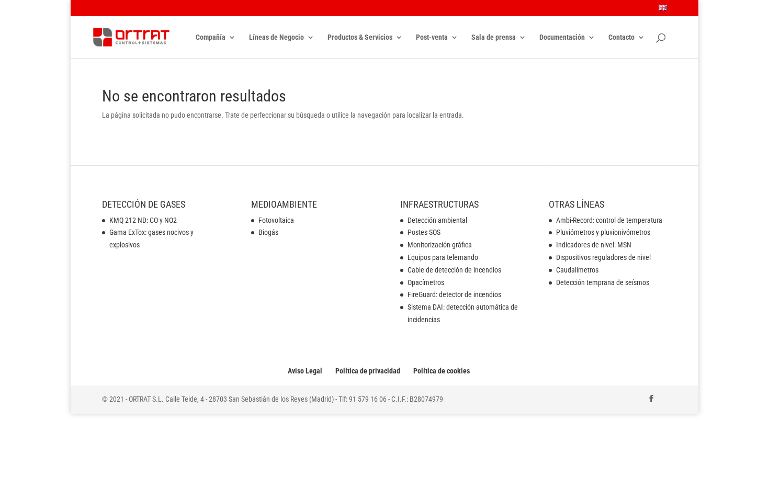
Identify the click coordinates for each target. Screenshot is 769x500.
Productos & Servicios (359, 37)
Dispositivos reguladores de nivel (603, 257)
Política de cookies (441, 371)
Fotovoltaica (276, 220)
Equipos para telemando (443, 257)
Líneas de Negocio (276, 37)
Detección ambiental (437, 220)
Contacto (621, 37)
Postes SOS (424, 232)
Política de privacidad (367, 371)
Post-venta (432, 37)
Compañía (210, 37)
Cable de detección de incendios (454, 270)
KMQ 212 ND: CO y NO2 (143, 220)
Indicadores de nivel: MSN (593, 245)
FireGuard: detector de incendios (454, 294)
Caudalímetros (577, 270)
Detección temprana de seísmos (602, 282)
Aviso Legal (305, 371)
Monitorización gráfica (440, 245)
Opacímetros (426, 282)
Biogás (268, 232)
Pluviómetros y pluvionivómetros (603, 232)
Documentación (562, 37)
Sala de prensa (493, 37)
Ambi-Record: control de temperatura (609, 220)
